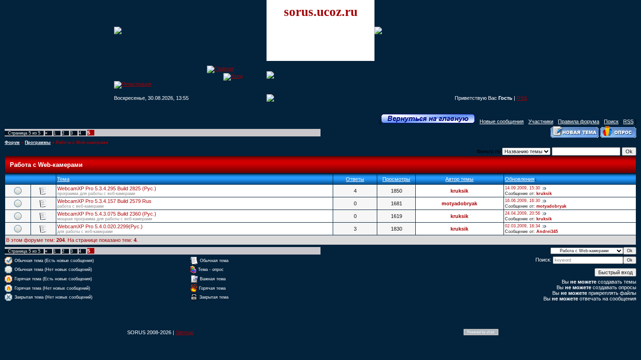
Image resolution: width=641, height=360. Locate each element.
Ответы (355, 179)
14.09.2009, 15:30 (522, 188)
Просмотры (396, 179)
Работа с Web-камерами (82, 142)
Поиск (611, 121)
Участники (540, 121)
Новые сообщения (502, 121)
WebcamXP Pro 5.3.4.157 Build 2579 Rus (104, 201)
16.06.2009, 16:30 (522, 200)
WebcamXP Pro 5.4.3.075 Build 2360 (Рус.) (106, 214)
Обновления (519, 179)
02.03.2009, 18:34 (522, 226)
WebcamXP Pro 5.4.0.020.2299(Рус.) (100, 226)
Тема (63, 179)
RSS (522, 98)
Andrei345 (547, 231)
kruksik (459, 191)
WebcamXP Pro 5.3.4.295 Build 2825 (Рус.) (106, 188)
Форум (12, 142)
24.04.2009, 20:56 (522, 213)
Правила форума (578, 121)
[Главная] (220, 68)
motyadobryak (459, 203)
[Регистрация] (133, 84)
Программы (38, 142)
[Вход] (233, 76)
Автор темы (459, 179)
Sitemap (185, 332)
